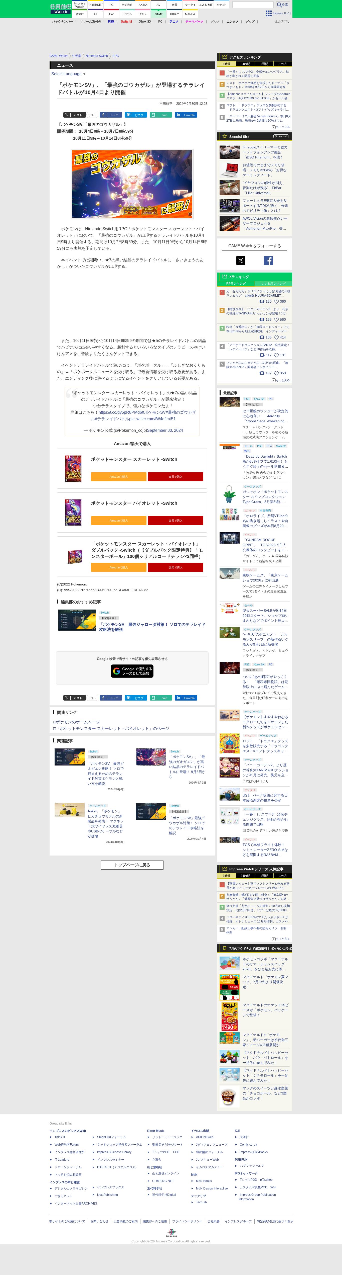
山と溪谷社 (154, 1167)
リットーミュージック (167, 1137)
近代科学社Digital (164, 1195)
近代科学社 (154, 1188)
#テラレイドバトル (112, 419)
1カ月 (283, 64)
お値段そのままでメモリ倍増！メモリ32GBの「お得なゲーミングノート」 (265, 170)
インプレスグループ (238, 1221)
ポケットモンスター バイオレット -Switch (134, 503)
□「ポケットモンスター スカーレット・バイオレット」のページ (111, 728)
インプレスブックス (110, 1187)
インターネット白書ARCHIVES (76, 1203)
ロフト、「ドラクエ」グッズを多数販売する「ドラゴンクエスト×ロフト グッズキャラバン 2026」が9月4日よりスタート (257, 110)
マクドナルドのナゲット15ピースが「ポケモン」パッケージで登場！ (266, 1010)
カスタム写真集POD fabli (258, 1187)
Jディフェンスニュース (212, 1144)
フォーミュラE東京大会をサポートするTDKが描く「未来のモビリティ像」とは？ (265, 206)
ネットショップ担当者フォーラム (119, 1144)
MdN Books (204, 1181)
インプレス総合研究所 (70, 1152)
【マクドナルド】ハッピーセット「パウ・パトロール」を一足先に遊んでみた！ (265, 1058)
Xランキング (239, 277)
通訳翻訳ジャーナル (209, 1152)
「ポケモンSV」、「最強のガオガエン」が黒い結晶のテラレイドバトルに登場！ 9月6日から (187, 767)
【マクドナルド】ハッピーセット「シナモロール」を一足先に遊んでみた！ (265, 1075)
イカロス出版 (200, 1131)
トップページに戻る (132, 865)
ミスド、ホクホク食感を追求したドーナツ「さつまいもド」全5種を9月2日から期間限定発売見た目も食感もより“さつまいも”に (257, 87)
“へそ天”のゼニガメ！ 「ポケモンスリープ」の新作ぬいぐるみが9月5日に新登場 (265, 639)
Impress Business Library (114, 1152)
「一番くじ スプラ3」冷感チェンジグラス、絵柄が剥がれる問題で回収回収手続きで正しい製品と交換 (257, 76)
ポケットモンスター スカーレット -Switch (134, 459)
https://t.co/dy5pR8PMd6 (120, 412)
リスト (92, 115)
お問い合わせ (99, 1221)
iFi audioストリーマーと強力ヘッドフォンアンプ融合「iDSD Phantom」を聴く (265, 152)
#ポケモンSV (154, 412)
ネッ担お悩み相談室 (68, 1174)
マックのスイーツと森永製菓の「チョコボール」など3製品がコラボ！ (265, 1093)
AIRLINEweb (205, 1137)
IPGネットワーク (246, 1173)
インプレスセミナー (110, 1159)
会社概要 (214, 1221)
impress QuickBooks (254, 1152)
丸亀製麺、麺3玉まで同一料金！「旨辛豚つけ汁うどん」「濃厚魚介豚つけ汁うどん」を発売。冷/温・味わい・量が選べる (257, 899)
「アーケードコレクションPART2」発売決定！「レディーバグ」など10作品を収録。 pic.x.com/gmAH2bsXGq (258, 349)
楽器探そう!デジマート (167, 1144)
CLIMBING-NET (163, 1181)
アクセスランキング (245, 57)
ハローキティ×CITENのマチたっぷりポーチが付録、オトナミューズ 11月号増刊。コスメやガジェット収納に (258, 921)
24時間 (245, 64)
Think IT (60, 1137)
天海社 (244, 1137)
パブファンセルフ (252, 1166)
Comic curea (248, 1144)
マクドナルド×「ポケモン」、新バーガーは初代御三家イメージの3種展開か (265, 1040)
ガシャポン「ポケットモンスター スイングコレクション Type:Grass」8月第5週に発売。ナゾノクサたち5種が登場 (265, 502)
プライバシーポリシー (187, 1221)
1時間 (227, 64)
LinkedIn (189, 115)
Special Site (239, 137)
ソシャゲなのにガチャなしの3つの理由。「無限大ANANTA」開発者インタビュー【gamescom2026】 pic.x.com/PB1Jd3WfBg (257, 367)
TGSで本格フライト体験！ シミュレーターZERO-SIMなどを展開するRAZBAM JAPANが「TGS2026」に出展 (265, 855)
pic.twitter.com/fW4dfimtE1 (152, 419)
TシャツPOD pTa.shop (256, 1179)
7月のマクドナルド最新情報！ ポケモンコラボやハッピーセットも (260, 950)
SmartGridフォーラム (111, 1137)
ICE (237, 1131)
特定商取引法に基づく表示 (275, 1221)
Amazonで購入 (119, 476)
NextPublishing (107, 1195)
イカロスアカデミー (209, 1167)
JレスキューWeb (207, 1159)
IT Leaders (62, 1159)
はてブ (139, 115)
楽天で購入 (176, 476)
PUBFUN (241, 1159)
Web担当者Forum (67, 1144)
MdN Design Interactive (212, 1188)
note (164, 115)
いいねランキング (274, 283)
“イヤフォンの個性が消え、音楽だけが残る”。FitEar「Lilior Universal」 (264, 188)
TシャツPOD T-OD (166, 1152)
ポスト (78, 115)
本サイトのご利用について (67, 1221)
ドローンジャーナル (68, 1167)
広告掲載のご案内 (126, 1221)
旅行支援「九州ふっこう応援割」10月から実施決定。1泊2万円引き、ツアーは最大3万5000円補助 (258, 910)
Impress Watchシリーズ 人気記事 (256, 869)
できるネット (64, 1196)
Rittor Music (155, 1131)
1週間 (264, 64)
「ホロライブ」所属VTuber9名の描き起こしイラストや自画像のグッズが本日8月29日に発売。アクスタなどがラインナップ (265, 526)
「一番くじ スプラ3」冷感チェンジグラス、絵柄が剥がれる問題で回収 (265, 819)
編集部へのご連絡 (155, 1221)
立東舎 (156, 1159)
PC (160, 21)
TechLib (201, 1202)
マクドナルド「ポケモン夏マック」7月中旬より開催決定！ (265, 982)
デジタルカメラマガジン (71, 1188)
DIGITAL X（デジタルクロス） (117, 1167)
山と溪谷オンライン (165, 1173)
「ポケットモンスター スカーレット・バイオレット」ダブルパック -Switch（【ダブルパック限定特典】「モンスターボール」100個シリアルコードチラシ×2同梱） (147, 550)
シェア (114, 115)
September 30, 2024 (165, 430)
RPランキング (236, 283)
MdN (194, 1174)
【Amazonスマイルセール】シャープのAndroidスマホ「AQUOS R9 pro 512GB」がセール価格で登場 (258, 98)
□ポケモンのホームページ (76, 722)
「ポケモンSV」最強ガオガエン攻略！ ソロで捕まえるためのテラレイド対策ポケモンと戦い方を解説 (106, 773)
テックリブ (198, 1196)
